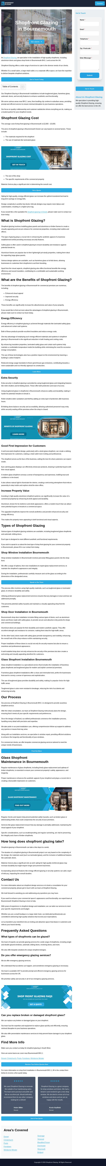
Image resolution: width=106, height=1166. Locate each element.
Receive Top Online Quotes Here (36, 1064)
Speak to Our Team (36, 582)
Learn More (37, 371)
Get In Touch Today (37, 79)
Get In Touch (89, 89)
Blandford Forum (43, 1142)
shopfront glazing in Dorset (37, 212)
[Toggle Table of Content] (21, 87)
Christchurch (11, 1058)
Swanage (41, 1136)
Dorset (3, 1058)
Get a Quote (35, 42)
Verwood (40, 1139)
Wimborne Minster (37, 1058)
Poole (19, 1058)
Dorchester (41, 1146)
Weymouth (41, 1149)
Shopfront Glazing (9, 58)
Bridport (40, 1152)
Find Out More (37, 751)
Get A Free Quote (37, 1118)
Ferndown (26, 1058)
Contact (100, 3)
